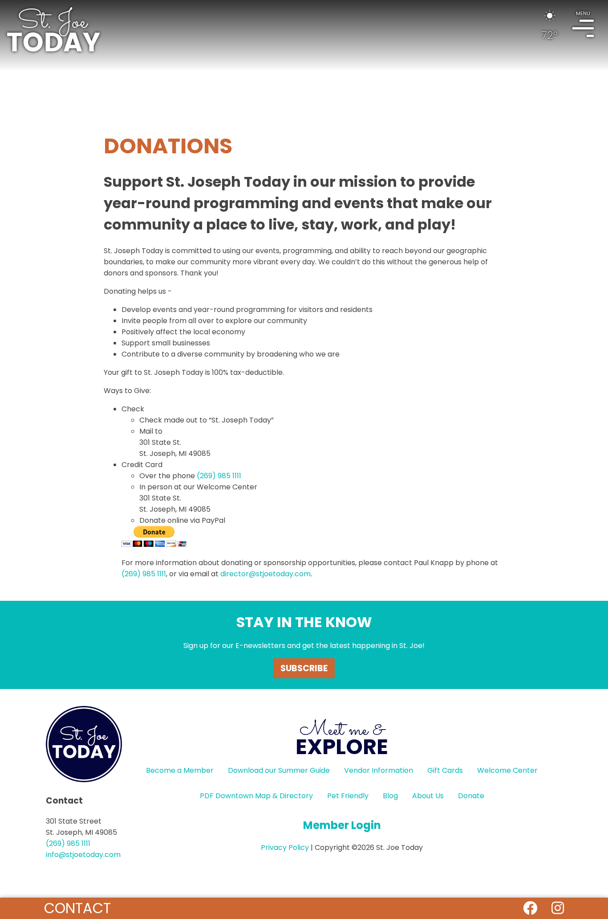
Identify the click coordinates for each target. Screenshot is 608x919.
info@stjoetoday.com (83, 854)
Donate (471, 796)
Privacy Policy (285, 847)
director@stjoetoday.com (265, 574)
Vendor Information (378, 770)
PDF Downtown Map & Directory (256, 796)
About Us (428, 796)
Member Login (342, 825)
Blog (390, 796)
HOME (53, 29)
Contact (77, 908)
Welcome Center (507, 770)
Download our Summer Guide (279, 770)
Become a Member (180, 770)
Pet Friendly (348, 796)
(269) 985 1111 (219, 476)
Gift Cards (445, 770)
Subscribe (304, 668)
